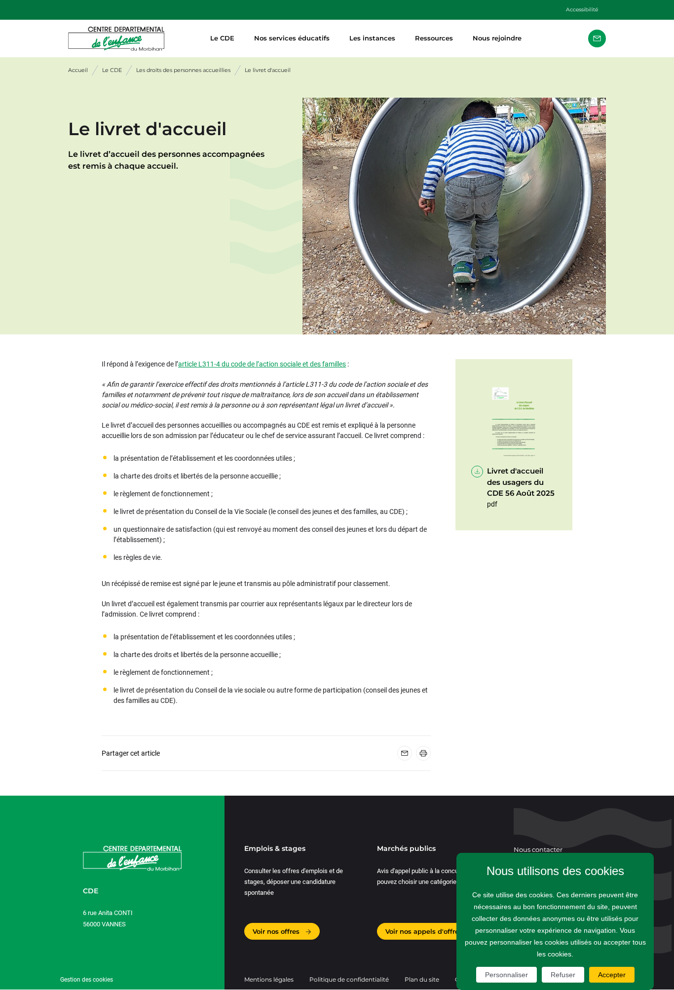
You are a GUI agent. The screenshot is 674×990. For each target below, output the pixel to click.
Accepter (612, 975)
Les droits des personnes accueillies (183, 70)
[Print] (423, 753)
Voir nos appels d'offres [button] (424, 931)
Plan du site (422, 979)
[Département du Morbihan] (132, 38)
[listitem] (597, 38)
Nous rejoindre (497, 38)
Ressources (434, 38)
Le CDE (222, 38)
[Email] (404, 753)
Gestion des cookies (86, 979)
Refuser (563, 975)
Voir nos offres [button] (277, 931)
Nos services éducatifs (292, 38)
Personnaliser (506, 975)
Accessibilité (582, 9)
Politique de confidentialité (349, 979)
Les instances (372, 38)
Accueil (78, 70)
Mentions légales (269, 979)
